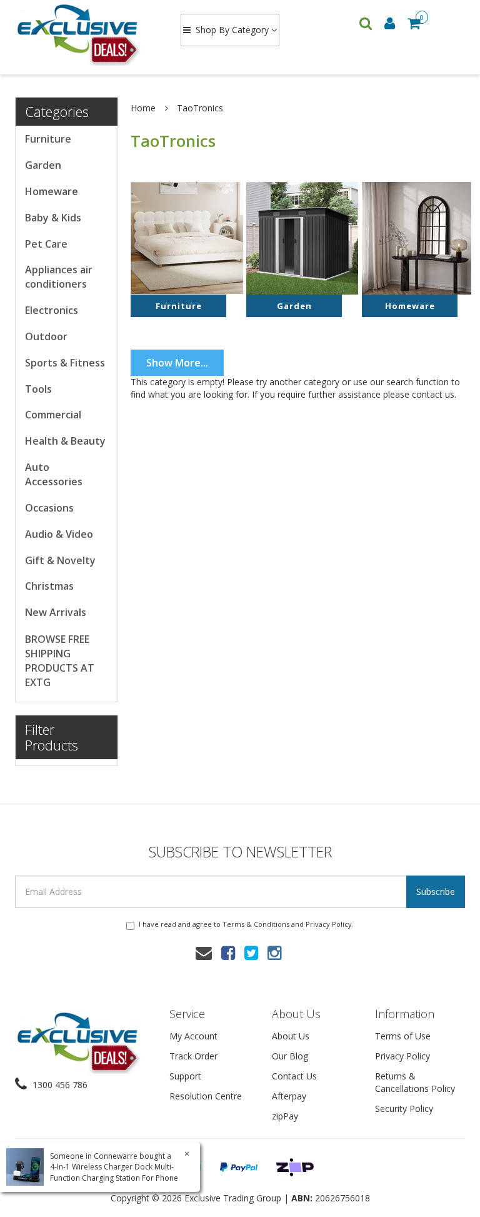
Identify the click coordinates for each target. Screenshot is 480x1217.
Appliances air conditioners (58, 277)
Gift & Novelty (60, 560)
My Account (193, 1036)
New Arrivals (55, 612)
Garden (43, 165)
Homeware (51, 191)
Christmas (49, 586)
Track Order (193, 1056)
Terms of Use (403, 1036)
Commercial (53, 415)
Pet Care (46, 244)
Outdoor (46, 336)
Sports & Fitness (65, 363)
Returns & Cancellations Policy (415, 1082)
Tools (38, 389)
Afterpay (289, 1096)
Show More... (177, 363)
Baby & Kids (53, 218)
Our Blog (290, 1056)
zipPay (285, 1116)
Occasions (49, 508)
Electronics (51, 310)
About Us (290, 1036)
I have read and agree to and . (246, 924)
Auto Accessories (53, 474)
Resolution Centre (205, 1096)
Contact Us (294, 1076)
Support (185, 1076)
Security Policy (404, 1108)
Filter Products (51, 737)
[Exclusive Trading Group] (86, 33)
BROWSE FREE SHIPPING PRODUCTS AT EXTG (59, 660)
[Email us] (204, 952)
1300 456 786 (59, 1085)
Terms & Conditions (255, 924)
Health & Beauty (65, 441)
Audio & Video (59, 534)
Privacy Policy (329, 924)
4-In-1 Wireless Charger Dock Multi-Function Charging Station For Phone (114, 1172)
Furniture (48, 139)
